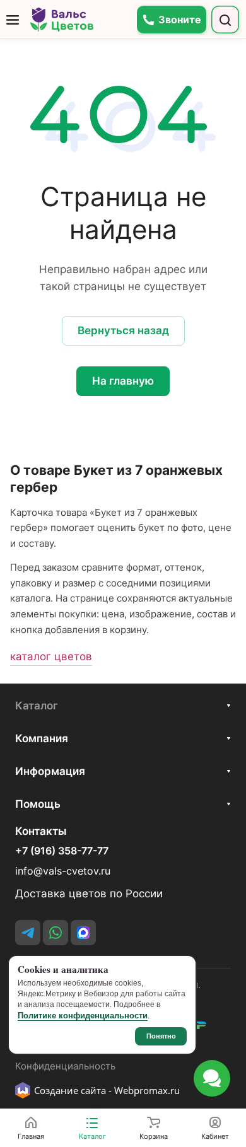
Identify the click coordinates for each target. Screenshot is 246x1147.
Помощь (38, 804)
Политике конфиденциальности (83, 1015)
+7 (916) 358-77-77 (61, 851)
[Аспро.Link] (83, 932)
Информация (50, 771)
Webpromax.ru (147, 1090)
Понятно (161, 1036)
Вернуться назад (123, 330)
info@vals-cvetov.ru (62, 871)
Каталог (36, 705)
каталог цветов (51, 656)
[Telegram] (27, 932)
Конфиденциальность (65, 1066)
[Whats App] (55, 932)
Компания (41, 738)
